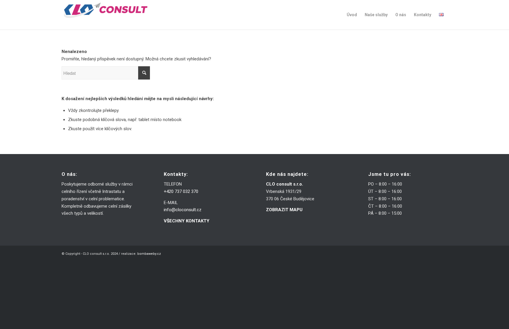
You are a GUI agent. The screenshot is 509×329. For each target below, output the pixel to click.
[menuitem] (352, 14)
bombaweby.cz (149, 254)
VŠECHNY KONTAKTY (186, 221)
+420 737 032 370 (181, 191)
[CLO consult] (106, 14)
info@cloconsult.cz (182, 209)
